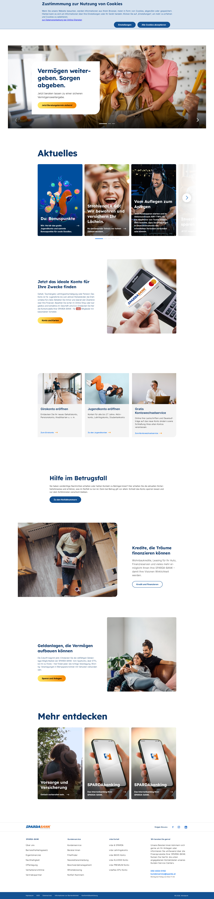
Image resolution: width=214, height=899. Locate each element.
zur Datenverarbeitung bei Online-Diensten (62, 20)
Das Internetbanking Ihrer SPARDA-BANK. (99, 793)
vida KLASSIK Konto (118, 860)
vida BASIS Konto (117, 855)
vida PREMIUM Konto (119, 865)
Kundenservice (74, 845)
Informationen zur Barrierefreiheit (67, 895)
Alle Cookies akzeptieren (154, 25)
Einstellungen (124, 25)
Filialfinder (72, 855)
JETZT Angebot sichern (192, 231)
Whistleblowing (74, 870)
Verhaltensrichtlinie (35, 870)
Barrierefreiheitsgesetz (37, 850)
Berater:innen (73, 850)
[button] (103, 123)
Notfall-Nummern (75, 875)
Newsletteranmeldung (78, 860)
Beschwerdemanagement (79, 865)
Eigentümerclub (33, 855)
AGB (38, 895)
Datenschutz (47, 895)
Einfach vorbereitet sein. (53, 794)
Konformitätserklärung (90, 895)
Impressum (29, 895)
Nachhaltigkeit (33, 860)
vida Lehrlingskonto (118, 850)
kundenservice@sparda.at (163, 874)
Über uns (30, 845)
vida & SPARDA (116, 845)
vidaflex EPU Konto (118, 870)
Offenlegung (32, 865)
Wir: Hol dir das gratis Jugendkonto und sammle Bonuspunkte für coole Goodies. (56, 228)
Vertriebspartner (34, 875)
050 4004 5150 (158, 871)
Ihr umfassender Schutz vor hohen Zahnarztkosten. (104, 230)
